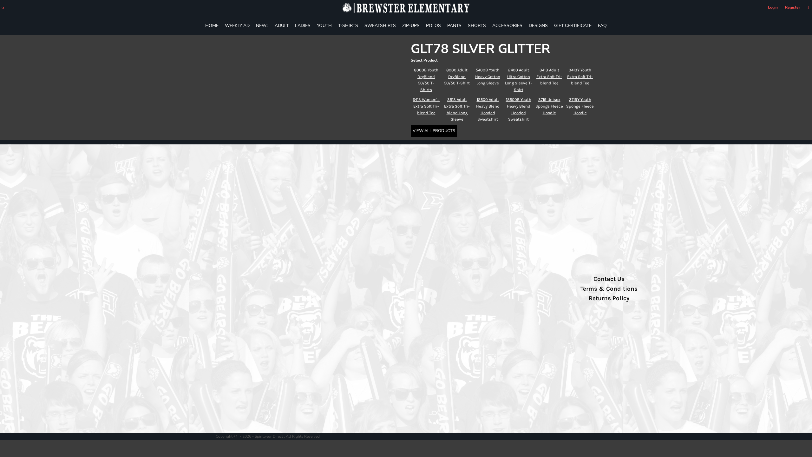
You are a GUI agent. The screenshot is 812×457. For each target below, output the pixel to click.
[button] (3, 7)
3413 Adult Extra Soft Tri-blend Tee (549, 77)
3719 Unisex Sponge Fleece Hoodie (549, 106)
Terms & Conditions (609, 288)
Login (773, 7)
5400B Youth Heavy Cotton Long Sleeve (487, 77)
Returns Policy (609, 298)
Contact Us (609, 278)
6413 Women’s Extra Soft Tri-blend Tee (426, 106)
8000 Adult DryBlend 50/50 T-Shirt (457, 77)
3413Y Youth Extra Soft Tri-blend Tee (580, 77)
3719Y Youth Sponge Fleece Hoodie (580, 106)
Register (792, 7)
